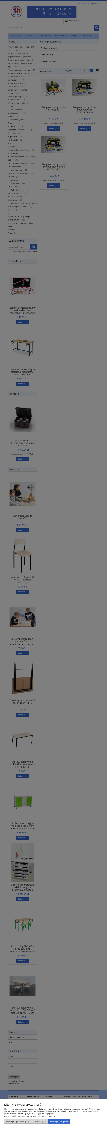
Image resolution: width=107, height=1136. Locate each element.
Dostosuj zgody (39, 1121)
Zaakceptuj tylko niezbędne (17, 1121)
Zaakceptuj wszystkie (59, 1121)
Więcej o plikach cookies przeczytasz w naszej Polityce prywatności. (30, 1116)
